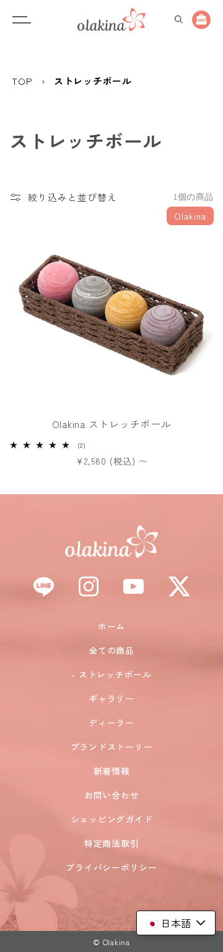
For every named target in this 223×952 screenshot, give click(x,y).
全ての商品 (111, 650)
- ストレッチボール (111, 674)
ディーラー (111, 722)
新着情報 (112, 771)
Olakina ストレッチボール (112, 424)
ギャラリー (111, 698)
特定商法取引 (111, 843)
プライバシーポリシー (111, 867)
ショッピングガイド (112, 819)
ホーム (111, 626)
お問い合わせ (111, 795)
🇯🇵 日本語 (168, 923)
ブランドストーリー (112, 746)
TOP (22, 80)
